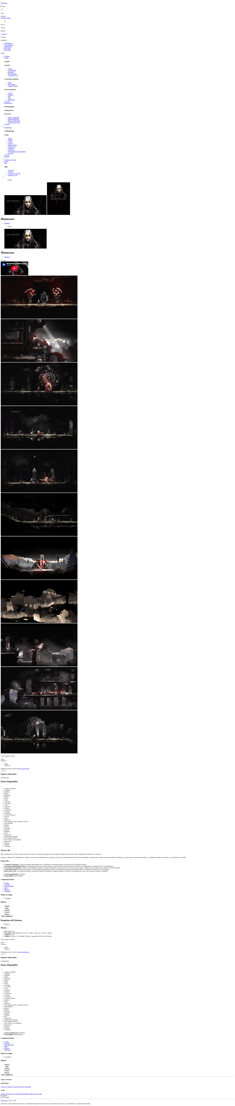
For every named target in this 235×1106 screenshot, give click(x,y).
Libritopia (11, 148)
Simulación (11, 100)
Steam (10, 82)
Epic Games (11, 84)
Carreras (10, 172)
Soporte (3, 1094)
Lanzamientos (12, 70)
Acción (10, 93)
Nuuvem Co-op (12, 175)
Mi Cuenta (7, 50)
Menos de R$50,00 (13, 119)
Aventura (10, 95)
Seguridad (28, 1087)
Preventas (11, 72)
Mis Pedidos (8, 47)
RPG (9, 96)
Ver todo (6, 101)
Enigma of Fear (12, 145)
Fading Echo (12, 146)
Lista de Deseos (9, 45)
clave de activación (23, 768)
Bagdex (10, 140)
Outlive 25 (11, 150)
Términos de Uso (11, 1094)
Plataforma (7, 891)
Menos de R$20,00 (13, 117)
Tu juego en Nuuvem (14, 173)
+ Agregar (4, 34)
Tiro (9, 98)
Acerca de (11, 170)
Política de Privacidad (35, 1094)
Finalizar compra (5, 18)
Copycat (10, 143)
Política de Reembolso (22, 1094)
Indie (5, 888)
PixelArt (6, 889)
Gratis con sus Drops (14, 122)
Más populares (12, 74)
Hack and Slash (8, 886)
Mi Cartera (7, 48)
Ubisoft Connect (13, 86)
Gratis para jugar (13, 75)
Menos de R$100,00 (14, 121)
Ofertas (10, 69)
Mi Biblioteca (8, 43)
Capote (10, 142)
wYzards (10, 153)
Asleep (10, 138)
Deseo (3, 770)
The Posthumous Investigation (17, 151)
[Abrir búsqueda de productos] (1, 8)
